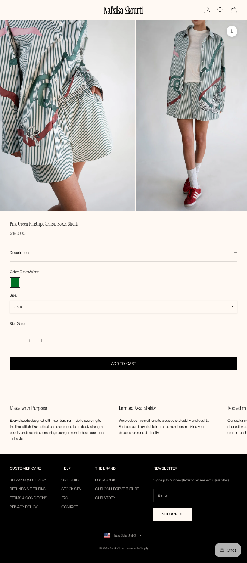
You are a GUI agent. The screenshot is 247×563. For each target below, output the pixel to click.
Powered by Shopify (137, 548)
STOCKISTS (71, 488)
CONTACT (69, 506)
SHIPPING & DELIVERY (28, 480)
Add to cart (123, 363)
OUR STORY (105, 497)
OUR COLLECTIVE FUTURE (117, 488)
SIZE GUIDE (70, 480)
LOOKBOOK (105, 480)
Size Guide (18, 323)
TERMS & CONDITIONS (28, 497)
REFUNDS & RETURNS (28, 488)
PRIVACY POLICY (24, 506)
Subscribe (172, 514)
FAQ (64, 497)
